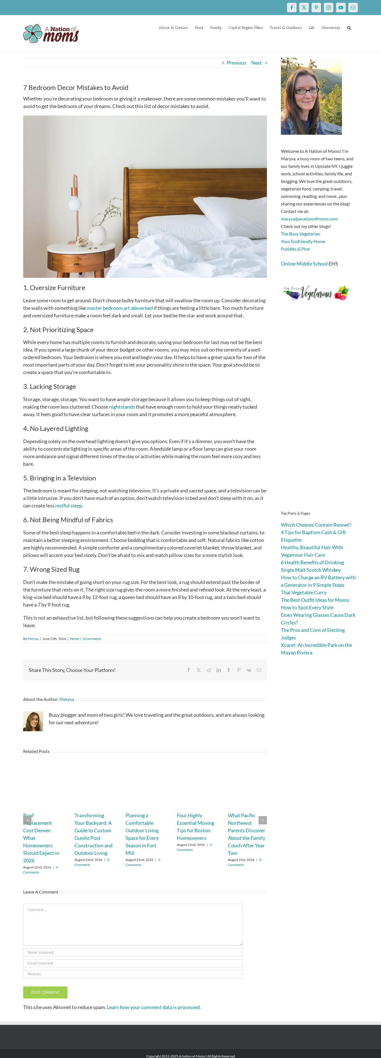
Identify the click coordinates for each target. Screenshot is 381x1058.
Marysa (33, 639)
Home (74, 639)
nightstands (122, 407)
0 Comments (92, 639)
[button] (349, 27)
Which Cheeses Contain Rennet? (316, 525)
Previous (236, 63)
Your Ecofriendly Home (303, 241)
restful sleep (68, 505)
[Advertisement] (319, 414)
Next (256, 63)
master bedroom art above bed (120, 308)
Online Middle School (304, 264)
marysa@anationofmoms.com (309, 218)
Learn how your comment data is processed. (154, 1007)
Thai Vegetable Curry (304, 592)
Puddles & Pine (295, 248)
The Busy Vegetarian (300, 233)
